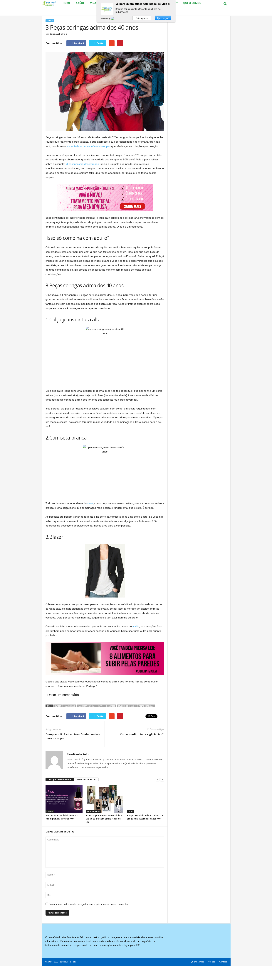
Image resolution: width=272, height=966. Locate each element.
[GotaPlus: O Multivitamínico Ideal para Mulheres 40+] (64, 799)
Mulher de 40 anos (127, 706)
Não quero (142, 18)
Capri (100, 706)
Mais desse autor (86, 779)
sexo (90, 503)
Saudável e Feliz (59, 33)
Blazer (58, 706)
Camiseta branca (86, 706)
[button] (225, 4)
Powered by (106, 18)
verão (135, 626)
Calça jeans (69, 706)
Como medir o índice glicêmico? (142, 734)
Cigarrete (110, 706)
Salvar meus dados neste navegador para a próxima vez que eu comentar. (88, 904)
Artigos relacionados (59, 779)
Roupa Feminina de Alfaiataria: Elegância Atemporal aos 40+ (145, 817)
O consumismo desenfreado (82, 163)
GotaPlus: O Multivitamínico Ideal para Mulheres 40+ (62, 817)
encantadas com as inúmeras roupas (88, 146)
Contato (223, 961)
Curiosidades (93, 811)
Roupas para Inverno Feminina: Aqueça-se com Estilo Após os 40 (104, 818)
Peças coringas (146, 706)
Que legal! (163, 18)
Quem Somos (197, 961)
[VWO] (114, 18)
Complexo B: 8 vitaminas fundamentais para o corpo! (73, 736)
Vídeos (211, 961)
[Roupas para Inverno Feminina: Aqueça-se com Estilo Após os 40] (104, 799)
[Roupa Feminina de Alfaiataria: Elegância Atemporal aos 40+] (145, 799)
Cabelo (49, 811)
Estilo (50, 20)
